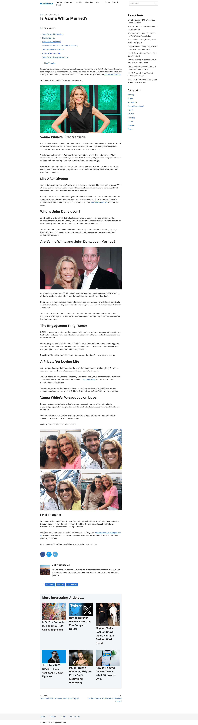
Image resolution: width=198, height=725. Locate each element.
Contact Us (75, 717)
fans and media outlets (99, 202)
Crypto (107, 2)
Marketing (89, 2)
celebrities (50, 584)
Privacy (53, 717)
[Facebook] (42, 554)
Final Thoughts (49, 63)
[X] (49, 554)
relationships (72, 584)
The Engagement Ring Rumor (53, 49)
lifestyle (60, 584)
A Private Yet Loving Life (51, 53)
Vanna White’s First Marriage (52, 34)
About (43, 717)
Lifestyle (116, 2)
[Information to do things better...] (46, 3)
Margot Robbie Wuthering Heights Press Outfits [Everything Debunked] (80, 675)
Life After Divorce (48, 38)
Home (42, 15)
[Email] (55, 554)
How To (59, 2)
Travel (58, 5)
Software (98, 2)
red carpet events (89, 379)
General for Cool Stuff (136, 106)
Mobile (130, 121)
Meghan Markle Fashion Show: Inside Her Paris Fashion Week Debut (105, 635)
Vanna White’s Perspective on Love (55, 57)
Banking (79, 2)
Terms (63, 717)
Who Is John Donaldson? (51, 42)
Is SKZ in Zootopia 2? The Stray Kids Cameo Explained (53, 626)
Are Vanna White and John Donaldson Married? (59, 46)
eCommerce (69, 2)
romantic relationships (113, 74)
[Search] (155, 4)
